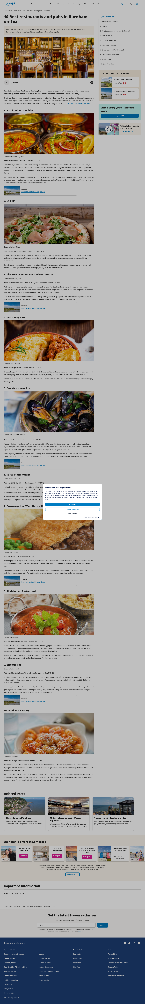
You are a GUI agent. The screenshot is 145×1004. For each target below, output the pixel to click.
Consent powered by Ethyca (90, 517)
